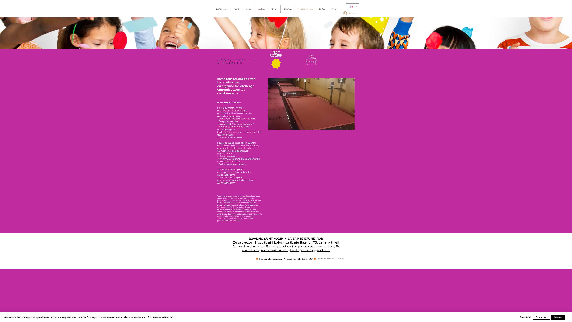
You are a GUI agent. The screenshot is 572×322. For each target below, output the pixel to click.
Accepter (558, 317)
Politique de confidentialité (160, 317)
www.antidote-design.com (271, 259)
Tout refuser (541, 317)
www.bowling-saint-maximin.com (265, 250)
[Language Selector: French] (352, 6)
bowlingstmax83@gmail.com (310, 250)
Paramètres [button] (525, 317)
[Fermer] (568, 317)
